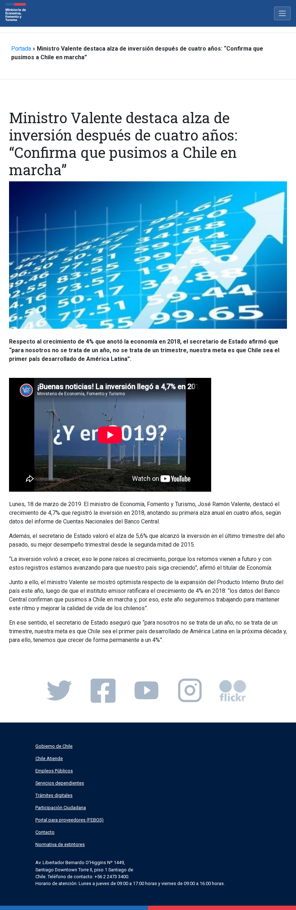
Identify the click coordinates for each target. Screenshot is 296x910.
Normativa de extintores (60, 844)
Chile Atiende (49, 758)
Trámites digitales (54, 795)
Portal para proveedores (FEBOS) (69, 820)
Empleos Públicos (54, 770)
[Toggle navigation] (282, 13)
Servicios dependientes (59, 783)
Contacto (45, 832)
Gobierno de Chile (54, 746)
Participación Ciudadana (60, 807)
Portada (21, 48)
